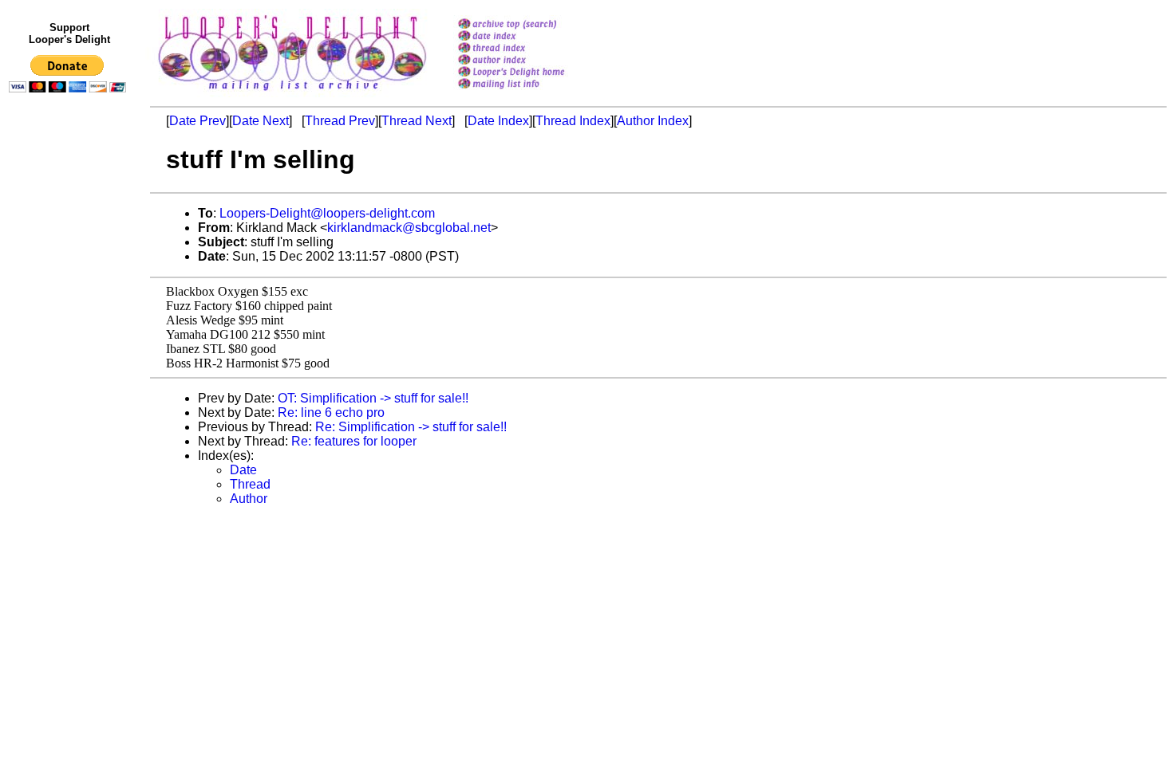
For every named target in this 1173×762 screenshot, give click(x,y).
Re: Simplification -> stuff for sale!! (411, 427)
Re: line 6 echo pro (331, 412)
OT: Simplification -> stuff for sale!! (373, 398)
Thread (250, 484)
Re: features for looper (354, 441)
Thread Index (572, 121)
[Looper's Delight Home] (531, 73)
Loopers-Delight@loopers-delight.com (327, 213)
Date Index (498, 121)
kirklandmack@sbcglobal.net (409, 227)
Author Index (653, 121)
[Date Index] (531, 37)
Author (248, 498)
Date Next (260, 121)
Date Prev (197, 121)
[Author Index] (531, 61)
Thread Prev (340, 121)
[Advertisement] (70, 428)
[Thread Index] (531, 49)
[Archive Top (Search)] (531, 25)
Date (243, 470)
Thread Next (416, 121)
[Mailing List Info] (531, 93)
